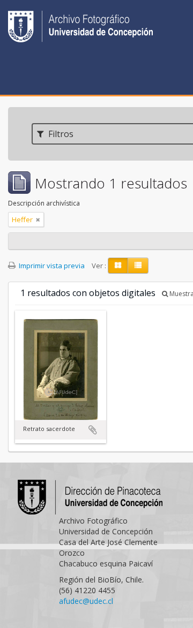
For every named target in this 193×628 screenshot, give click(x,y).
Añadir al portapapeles (92, 430)
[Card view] (118, 266)
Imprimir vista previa (51, 265)
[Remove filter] (38, 219)
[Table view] (138, 266)
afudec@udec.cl (86, 601)
